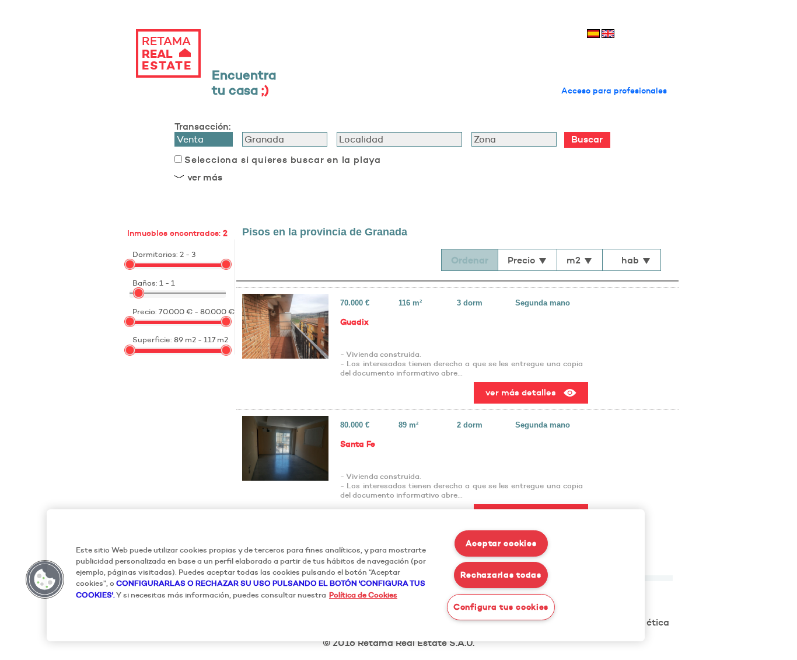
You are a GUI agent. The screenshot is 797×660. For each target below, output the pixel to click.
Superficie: (152, 339)
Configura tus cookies (500, 607)
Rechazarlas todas (500, 574)
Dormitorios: (155, 254)
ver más (204, 177)
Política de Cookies (363, 594)
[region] (346, 575)
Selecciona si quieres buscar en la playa (282, 159)
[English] (608, 33)
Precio (521, 260)
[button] (45, 579)
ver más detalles (520, 392)
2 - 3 (187, 254)
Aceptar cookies (501, 543)
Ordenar (469, 260)
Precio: (144, 311)
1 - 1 (167, 282)
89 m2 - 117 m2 (201, 339)
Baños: (145, 282)
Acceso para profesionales (614, 90)
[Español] (593, 33)
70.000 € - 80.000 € (197, 311)
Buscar (587, 139)
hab (630, 260)
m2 (574, 260)
